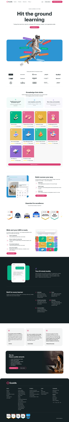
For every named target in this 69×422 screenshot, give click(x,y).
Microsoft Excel (20, 403)
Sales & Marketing (21, 408)
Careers (8, 391)
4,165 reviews (18, 126)
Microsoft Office (20, 404)
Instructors (8, 392)
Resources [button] (25, 1)
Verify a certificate (56, 400)
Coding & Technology (21, 394)
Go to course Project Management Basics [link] (28, 135)
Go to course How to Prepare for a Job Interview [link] (53, 135)
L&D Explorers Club (56, 390)
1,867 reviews (43, 126)
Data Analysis (20, 395)
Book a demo (47, 1)
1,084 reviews (18, 143)
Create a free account (57, 1)
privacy (10, 396)
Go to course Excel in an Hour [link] (16, 118)
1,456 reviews (55, 126)
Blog (42, 390)
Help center (54, 399)
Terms (8, 396)
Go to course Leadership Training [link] (40, 118)
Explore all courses (34, 164)
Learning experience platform (34, 394)
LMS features (32, 392)
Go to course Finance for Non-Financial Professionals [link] (40, 135)
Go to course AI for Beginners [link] (16, 152)
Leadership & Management (22, 399)
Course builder (32, 395)
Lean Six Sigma (20, 400)
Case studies (43, 391)
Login (42, 1)
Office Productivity (21, 405)
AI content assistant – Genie (34, 396)
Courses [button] (15, 1)
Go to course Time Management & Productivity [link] (53, 118)
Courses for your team (33, 390)
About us (8, 390)
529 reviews (31, 160)
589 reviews (56, 143)
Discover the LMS (11, 253)
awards (13, 394)
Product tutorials (43, 394)
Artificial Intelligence (21, 391)
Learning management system (34, 391)
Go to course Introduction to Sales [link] (28, 152)
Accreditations (9, 394)
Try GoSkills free (34, 27)
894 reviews (31, 143)
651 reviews (43, 143)
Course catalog (20, 390)
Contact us (54, 396)
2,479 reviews (31, 126)
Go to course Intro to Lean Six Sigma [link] (16, 135)
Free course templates (44, 392)
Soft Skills (19, 409)
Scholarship (54, 391)
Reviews (8, 395)
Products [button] (19, 1)
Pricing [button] (29, 1)
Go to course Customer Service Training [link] (28, 118)
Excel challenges (55, 392)
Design (19, 396)
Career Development (21, 392)
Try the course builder (40, 195)
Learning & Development (22, 401)
